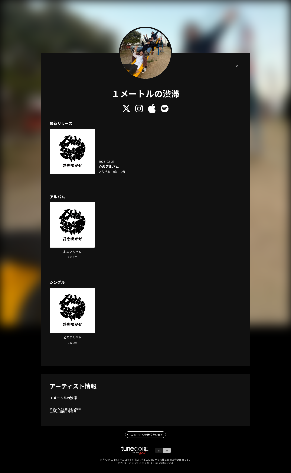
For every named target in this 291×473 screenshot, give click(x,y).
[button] (236, 66)
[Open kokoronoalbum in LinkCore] (72, 151)
